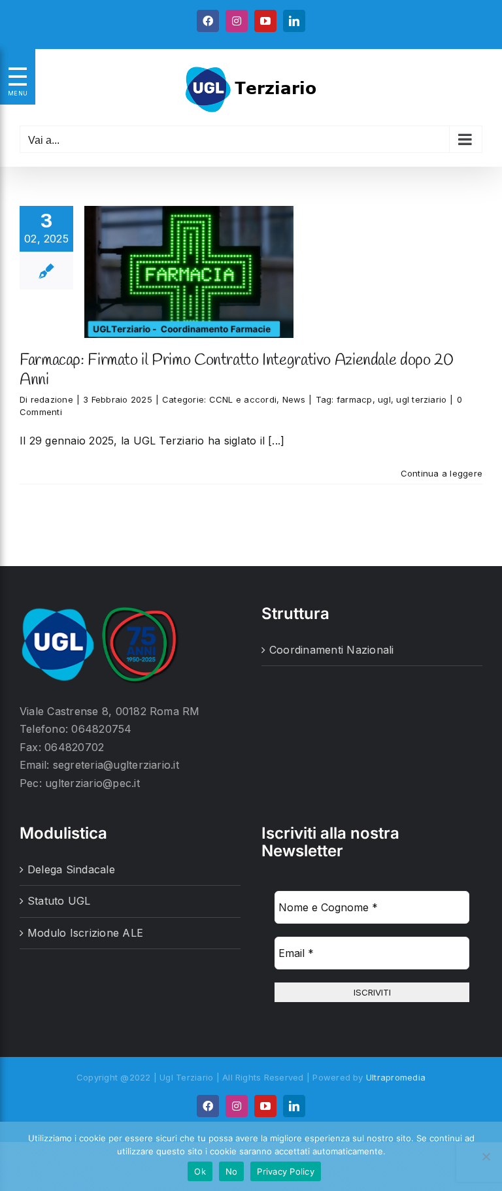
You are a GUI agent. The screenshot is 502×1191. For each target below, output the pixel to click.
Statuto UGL (59, 900)
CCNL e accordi (242, 399)
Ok (200, 1171)
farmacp (355, 399)
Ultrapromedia (396, 1077)
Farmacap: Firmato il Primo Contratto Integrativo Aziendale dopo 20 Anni (236, 370)
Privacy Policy (285, 1171)
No (232, 1171)
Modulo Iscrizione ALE (85, 932)
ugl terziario (421, 399)
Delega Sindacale (71, 869)
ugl (384, 399)
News (294, 399)
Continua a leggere (441, 473)
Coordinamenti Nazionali (331, 649)
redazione (52, 399)
